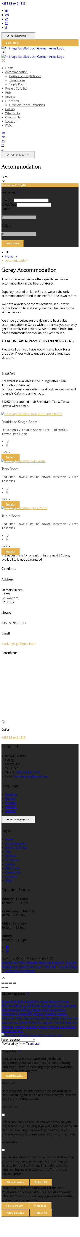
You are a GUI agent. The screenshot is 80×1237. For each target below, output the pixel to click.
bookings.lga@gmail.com (18, 644)
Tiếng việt (69, 1023)
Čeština (21, 1014)
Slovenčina (9, 1031)
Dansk (64, 1001)
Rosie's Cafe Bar (16, 88)
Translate (33, 1044)
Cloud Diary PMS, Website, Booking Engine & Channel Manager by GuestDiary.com (38, 964)
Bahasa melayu (31, 1010)
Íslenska (29, 1018)
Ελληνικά (8, 1005)
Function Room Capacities (27, 105)
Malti (45, 1010)
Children (7, 225)
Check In (7, 200)
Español (10, 803)
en (7, 15)
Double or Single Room (25, 76)
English (10, 799)
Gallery (10, 109)
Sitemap (50, 966)
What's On (12, 113)
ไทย (75, 1018)
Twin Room (17, 80)
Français (11, 807)
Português (45, 1023)
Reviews (10, 97)
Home (9, 68)
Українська (9, 1023)
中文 (20, 1031)
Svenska (31, 1027)
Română (19, 1027)
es (6, 19)
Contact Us (12, 117)
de (7, 11)
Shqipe (54, 1027)
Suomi (36, 1005)
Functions (12, 101)
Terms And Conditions (19, 971)
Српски (43, 1027)
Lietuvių (57, 1005)
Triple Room (17, 84)
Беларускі (8, 1014)
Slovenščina (68, 1027)
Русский (7, 1027)
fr (6, 23)
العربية (27, 1005)
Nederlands (54, 1018)
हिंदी (29, 1014)
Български (57, 1010)
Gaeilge (46, 1005)
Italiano (10, 811)
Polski (57, 1023)
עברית (19, 1018)
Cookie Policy (68, 966)
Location (11, 121)
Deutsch (11, 794)
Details (10, 457)
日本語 (22, 1023)
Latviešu (70, 1005)
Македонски (10, 1010)
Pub (8, 93)
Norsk (40, 1018)
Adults (5, 209)
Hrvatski (50, 1014)
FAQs (8, 126)
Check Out (8, 204)
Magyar (38, 1014)
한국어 (32, 1023)
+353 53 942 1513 (13, 3)
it (6, 27)
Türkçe (67, 1018)
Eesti (18, 1005)
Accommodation (16, 72)
